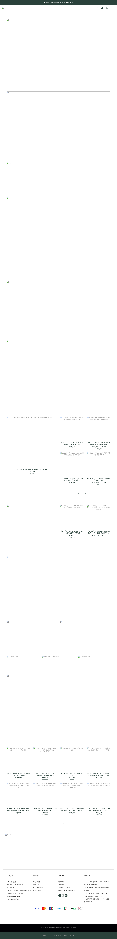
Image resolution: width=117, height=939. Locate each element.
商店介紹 (61, 882)
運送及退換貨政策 (38, 887)
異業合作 (61, 884)
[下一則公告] (114, 2)
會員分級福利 (36, 882)
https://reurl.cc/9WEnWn (14, 899)
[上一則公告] (3, 2)
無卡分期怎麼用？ (38, 890)
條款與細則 (36, 884)
